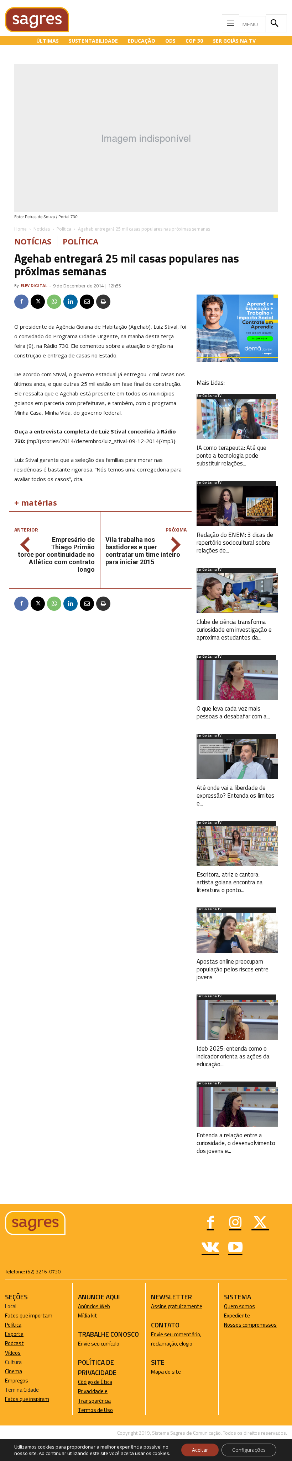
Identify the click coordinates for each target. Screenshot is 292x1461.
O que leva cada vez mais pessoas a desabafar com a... (233, 712)
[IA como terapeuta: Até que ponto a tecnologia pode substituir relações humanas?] (237, 419)
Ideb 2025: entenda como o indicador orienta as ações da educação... (233, 1056)
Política (64, 229)
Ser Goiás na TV (209, 396)
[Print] (103, 302)
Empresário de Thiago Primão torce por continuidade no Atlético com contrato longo (56, 554)
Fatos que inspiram (27, 1399)
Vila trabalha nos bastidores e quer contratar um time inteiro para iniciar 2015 (142, 551)
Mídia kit (87, 1315)
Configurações (249, 1449)
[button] (274, 23)
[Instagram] (235, 1223)
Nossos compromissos (250, 1325)
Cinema (13, 1371)
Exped (231, 1315)
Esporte (14, 1334)
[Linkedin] (70, 302)
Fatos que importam (28, 1315)
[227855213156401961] (237, 360)
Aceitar (200, 1449)
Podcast (14, 1343)
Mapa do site (166, 1372)
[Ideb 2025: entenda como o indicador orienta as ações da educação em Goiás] (237, 1020)
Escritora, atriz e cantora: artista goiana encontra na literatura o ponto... (230, 882)
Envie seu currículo (98, 1343)
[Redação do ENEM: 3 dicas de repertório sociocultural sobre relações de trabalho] (237, 506)
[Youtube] (235, 1248)
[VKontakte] (210, 1248)
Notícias (41, 229)
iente (244, 1315)
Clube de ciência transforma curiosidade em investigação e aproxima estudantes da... (234, 629)
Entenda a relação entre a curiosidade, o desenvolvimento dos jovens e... (236, 1143)
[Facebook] (21, 302)
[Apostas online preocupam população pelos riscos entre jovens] (237, 933)
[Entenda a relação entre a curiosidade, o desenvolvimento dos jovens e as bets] (237, 1107)
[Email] (87, 302)
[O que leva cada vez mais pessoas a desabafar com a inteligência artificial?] (237, 680)
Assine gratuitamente (176, 1306)
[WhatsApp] (54, 302)
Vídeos (13, 1353)
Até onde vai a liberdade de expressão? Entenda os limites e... (235, 795)
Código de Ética (95, 1382)
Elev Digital (34, 285)
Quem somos (239, 1306)
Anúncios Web (94, 1306)
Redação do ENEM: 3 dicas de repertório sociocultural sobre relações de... (235, 542)
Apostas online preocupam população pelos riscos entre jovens (232, 969)
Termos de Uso (95, 1410)
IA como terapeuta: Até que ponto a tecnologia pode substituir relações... (231, 455)
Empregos (16, 1380)
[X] (38, 302)
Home (20, 229)
